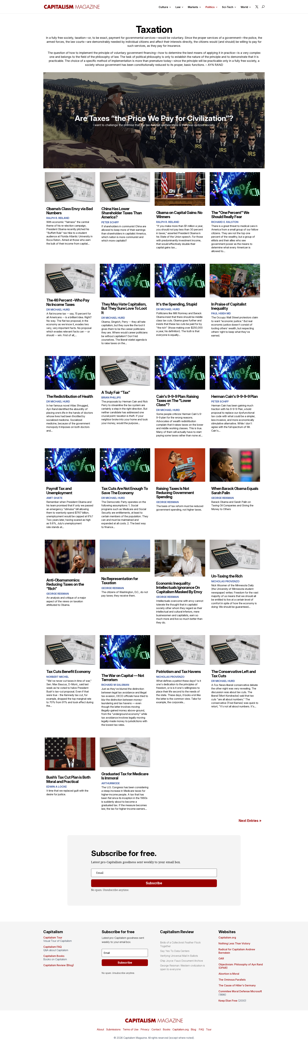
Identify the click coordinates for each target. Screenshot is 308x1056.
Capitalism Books (53, 956)
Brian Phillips (111, 397)
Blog (193, 1029)
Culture (163, 7)
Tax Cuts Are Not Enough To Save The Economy (124, 490)
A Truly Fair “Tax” (115, 392)
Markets (193, 7)
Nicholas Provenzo (225, 581)
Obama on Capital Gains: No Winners (179, 214)
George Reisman (167, 502)
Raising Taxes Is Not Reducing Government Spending (175, 492)
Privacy (144, 1029)
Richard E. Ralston (224, 222)
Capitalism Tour (52, 937)
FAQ (201, 1029)
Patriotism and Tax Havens (178, 671)
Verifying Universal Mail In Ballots (179, 955)
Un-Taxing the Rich (226, 576)
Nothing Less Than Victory (234, 943)
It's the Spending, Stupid (176, 304)
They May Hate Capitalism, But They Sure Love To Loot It (124, 308)
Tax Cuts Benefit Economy (68, 671)
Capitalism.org (227, 937)
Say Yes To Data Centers (174, 951)
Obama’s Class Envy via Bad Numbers (69, 210)
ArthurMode (110, 783)
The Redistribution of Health (69, 396)
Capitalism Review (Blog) (58, 965)
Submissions (113, 1029)
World (244, 7)
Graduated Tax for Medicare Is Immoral (124, 776)
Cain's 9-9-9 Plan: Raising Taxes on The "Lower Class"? (177, 400)
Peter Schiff (110, 222)
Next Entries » (250, 821)
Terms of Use (130, 1029)
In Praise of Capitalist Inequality (228, 306)
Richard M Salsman (115, 684)
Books (166, 1029)
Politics (210, 7)
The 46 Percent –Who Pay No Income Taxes (67, 302)
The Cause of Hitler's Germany (237, 985)
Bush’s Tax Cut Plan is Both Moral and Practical (68, 779)
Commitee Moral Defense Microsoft (240, 991)
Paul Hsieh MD (221, 313)
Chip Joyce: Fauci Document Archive (181, 960)
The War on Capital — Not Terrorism (122, 677)
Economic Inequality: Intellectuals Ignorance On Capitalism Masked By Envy (179, 587)
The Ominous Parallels (232, 979)
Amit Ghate (54, 497)
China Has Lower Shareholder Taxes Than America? (121, 213)
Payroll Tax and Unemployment (59, 490)
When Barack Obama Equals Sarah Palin (234, 490)
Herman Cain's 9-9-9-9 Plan (234, 396)
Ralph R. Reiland (57, 218)
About (100, 1029)
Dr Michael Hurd (58, 309)
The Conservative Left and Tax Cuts (233, 673)
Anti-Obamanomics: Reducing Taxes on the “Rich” (65, 584)
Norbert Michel (57, 676)
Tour (208, 1029)
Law (177, 7)
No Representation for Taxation (119, 580)
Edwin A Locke (56, 786)
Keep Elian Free (227, 1000)
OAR (221, 958)
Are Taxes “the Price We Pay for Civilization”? (154, 118)
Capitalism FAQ (52, 946)
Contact (156, 1029)
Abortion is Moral (228, 973)
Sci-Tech (227, 7)
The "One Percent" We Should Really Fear (230, 214)
